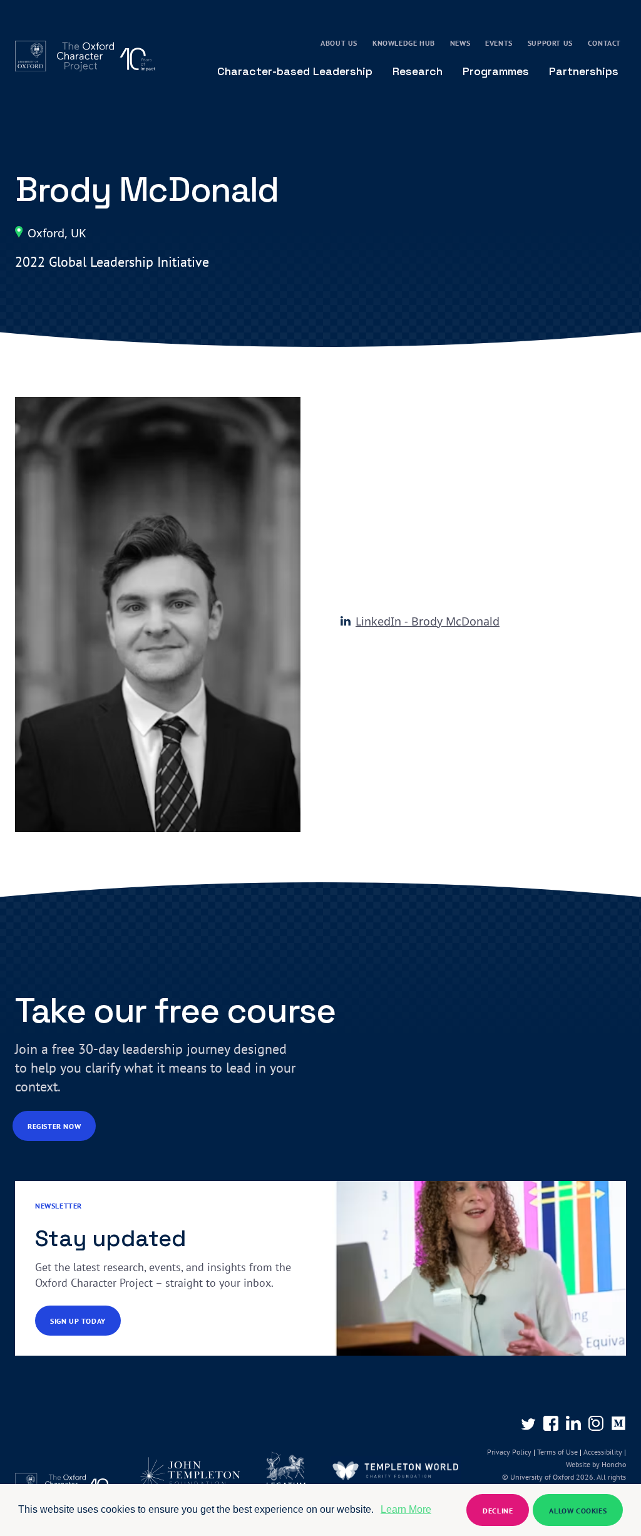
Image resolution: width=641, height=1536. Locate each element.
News (460, 43)
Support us (550, 43)
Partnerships (583, 71)
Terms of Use (557, 1451)
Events (499, 43)
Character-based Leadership (294, 71)
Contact (604, 43)
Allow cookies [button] (578, 1510)
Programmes (496, 71)
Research (417, 71)
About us (338, 43)
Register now (54, 1126)
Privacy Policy (509, 1451)
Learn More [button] (406, 1509)
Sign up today (78, 1321)
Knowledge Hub (403, 43)
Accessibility (602, 1451)
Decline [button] (498, 1510)
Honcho (613, 1464)
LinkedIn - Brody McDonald (428, 621)
